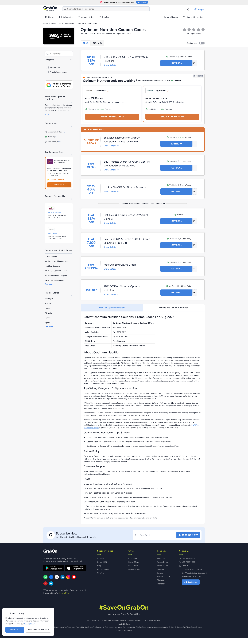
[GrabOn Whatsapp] (45, 578)
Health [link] (53, 23)
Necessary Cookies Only (38, 630)
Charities (100, 573)
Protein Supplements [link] (66, 23)
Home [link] (45, 23)
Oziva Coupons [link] (51, 256)
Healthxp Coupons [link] (52, 266)
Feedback (161, 584)
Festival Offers (134, 569)
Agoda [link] (47, 322)
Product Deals (103, 569)
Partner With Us (163, 576)
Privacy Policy (162, 562)
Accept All (15, 630)
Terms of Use (162, 565)
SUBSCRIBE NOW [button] (188, 535)
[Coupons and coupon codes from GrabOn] (50, 9)
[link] (51, 578)
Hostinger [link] (49, 298)
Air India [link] (48, 313)
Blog (99, 565)
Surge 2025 (102, 562)
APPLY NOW (59, 185)
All (86, 43)
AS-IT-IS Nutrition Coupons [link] (56, 271)
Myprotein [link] (161, 90)
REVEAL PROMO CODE (112, 116)
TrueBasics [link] (100, 90)
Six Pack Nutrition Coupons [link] (56, 275)
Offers (97, 43)
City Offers (132, 558)
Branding (160, 569)
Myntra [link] (48, 303)
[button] (202, 43)
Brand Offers (133, 562)
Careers (160, 573)
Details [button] (110, 65)
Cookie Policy (29, 624)
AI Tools (100, 558)
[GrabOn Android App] (53, 568)
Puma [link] (47, 318)
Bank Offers (133, 565)
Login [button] (201, 9)
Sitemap (160, 580)
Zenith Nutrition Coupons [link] (55, 280)
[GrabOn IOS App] (75, 568)
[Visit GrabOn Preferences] (59, 85)
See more (49, 284)
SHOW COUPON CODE (172, 116)
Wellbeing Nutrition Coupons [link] (56, 261)
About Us (161, 558)
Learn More (64, 593)
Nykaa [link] (47, 308)
